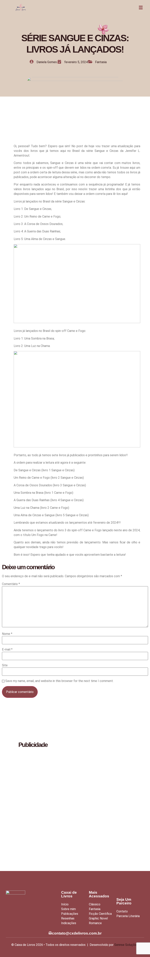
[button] (141, 7)
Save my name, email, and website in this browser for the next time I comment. (59, 681)
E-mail (7, 649)
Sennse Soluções (126, 945)
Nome (7, 633)
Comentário (11, 584)
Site (5, 665)
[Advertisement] (31, 810)
